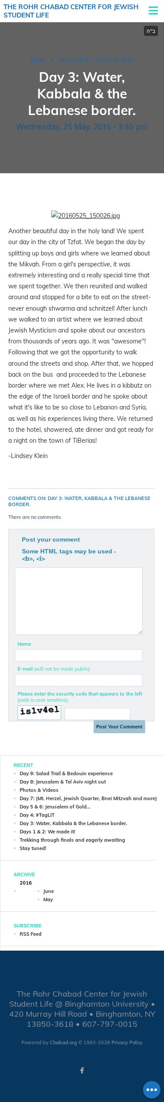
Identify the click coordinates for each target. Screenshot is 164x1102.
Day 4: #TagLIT (37, 815)
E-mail (53, 669)
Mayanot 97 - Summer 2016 (97, 59)
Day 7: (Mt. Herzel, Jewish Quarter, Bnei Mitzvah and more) (88, 798)
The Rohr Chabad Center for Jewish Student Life (71, 11)
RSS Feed (31, 934)
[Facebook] (82, 1070)
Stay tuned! (33, 848)
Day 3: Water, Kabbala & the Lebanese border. (73, 823)
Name (24, 644)
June (48, 891)
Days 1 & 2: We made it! (47, 832)
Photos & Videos (39, 790)
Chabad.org (63, 1042)
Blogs (37, 59)
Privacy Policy (127, 1042)
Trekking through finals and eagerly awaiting (72, 840)
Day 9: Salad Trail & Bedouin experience (66, 773)
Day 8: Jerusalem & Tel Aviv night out (63, 782)
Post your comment (51, 539)
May (48, 899)
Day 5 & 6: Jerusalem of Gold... (55, 807)
